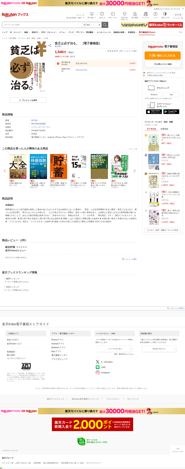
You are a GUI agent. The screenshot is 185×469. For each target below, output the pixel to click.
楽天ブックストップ (55, 399)
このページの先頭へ (177, 308)
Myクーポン (113, 18)
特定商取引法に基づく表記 (72, 463)
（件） (121, 51)
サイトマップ (133, 399)
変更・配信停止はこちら (123, 354)
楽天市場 (178, 15)
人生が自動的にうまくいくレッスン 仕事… (171, 194)
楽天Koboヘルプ (14, 343)
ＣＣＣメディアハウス (40, 127)
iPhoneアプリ (57, 340)
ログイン (79, 15)
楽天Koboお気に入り (124, 18)
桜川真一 (58, 46)
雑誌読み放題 (119, 32)
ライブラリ (146, 18)
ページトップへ (178, 452)
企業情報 (37, 463)
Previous (4, 171)
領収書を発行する (158, 349)
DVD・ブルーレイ (48, 32)
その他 (45, 38)
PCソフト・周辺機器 (85, 32)
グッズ (71, 32)
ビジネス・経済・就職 (27, 38)
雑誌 (26, 32)
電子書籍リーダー (59, 355)
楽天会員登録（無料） (74, 18)
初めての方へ (13, 340)
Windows (154, 95)
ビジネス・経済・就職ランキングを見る (162, 230)
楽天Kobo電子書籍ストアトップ (85, 399)
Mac (171, 95)
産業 (39, 38)
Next (134, 171)
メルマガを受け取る (114, 349)
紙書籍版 (164, 129)
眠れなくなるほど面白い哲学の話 (170, 156)
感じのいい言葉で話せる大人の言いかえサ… (171, 137)
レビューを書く (131, 51)
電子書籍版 (151, 129)
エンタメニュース (104, 32)
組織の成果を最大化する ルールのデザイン (170, 176)
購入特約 (11, 355)
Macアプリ (56, 351)
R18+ (181, 32)
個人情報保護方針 (51, 463)
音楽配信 (131, 32)
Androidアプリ (57, 343)
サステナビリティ (94, 463)
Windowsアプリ (58, 347)
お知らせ (102, 18)
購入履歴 (135, 18)
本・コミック (15, 32)
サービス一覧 (178, 18)
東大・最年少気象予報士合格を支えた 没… (171, 213)
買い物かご (92, 18)
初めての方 (165, 18)
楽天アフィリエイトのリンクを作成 (161, 73)
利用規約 (11, 352)
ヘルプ (155, 18)
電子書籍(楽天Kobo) (147, 32)
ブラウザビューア (59, 359)
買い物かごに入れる (163, 55)
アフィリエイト (113, 399)
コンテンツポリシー (16, 358)
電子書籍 (12, 38)
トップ (4, 32)
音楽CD (35, 32)
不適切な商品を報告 (155, 75)
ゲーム (62, 32)
